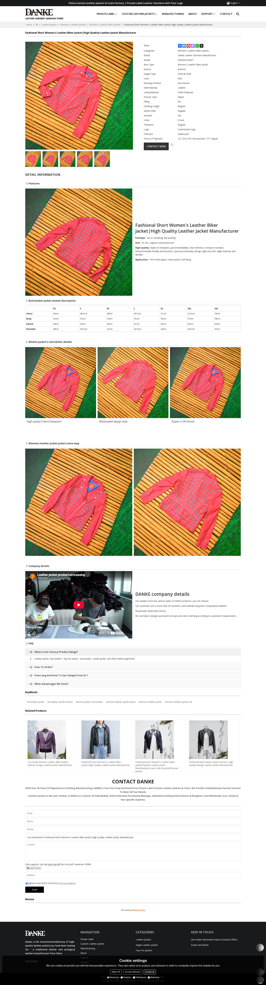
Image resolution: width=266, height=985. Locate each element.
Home (29, 24)
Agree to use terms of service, (52, 883)
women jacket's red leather (89, 701)
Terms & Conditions (67, 883)
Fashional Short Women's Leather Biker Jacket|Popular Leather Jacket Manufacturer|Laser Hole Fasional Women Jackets (156, 767)
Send (34, 889)
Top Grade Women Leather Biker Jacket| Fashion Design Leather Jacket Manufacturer (50, 764)
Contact (226, 14)
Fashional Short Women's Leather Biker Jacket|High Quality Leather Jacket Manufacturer (105, 764)
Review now (139, 910)
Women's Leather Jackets (73, 24)
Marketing (154, 977)
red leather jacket (35, 701)
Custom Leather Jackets (138, 14)
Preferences (140, 977)
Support (207, 14)
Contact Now (156, 146)
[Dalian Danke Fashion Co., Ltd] (44, 12)
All (37, 24)
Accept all (149, 972)
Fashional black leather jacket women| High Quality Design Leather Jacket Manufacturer (211, 764)
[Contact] (260, 947)
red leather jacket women (60, 701)
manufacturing (173, 14)
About (192, 14)
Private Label (106, 14)
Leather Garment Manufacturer (44, 18)
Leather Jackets (49, 24)
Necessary (114, 977)
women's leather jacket (150, 701)
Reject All (116, 972)
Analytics (127, 977)
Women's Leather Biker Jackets (105, 24)
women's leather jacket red (178, 701)
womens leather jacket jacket (120, 701)
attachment (35, 868)
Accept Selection (132, 972)
